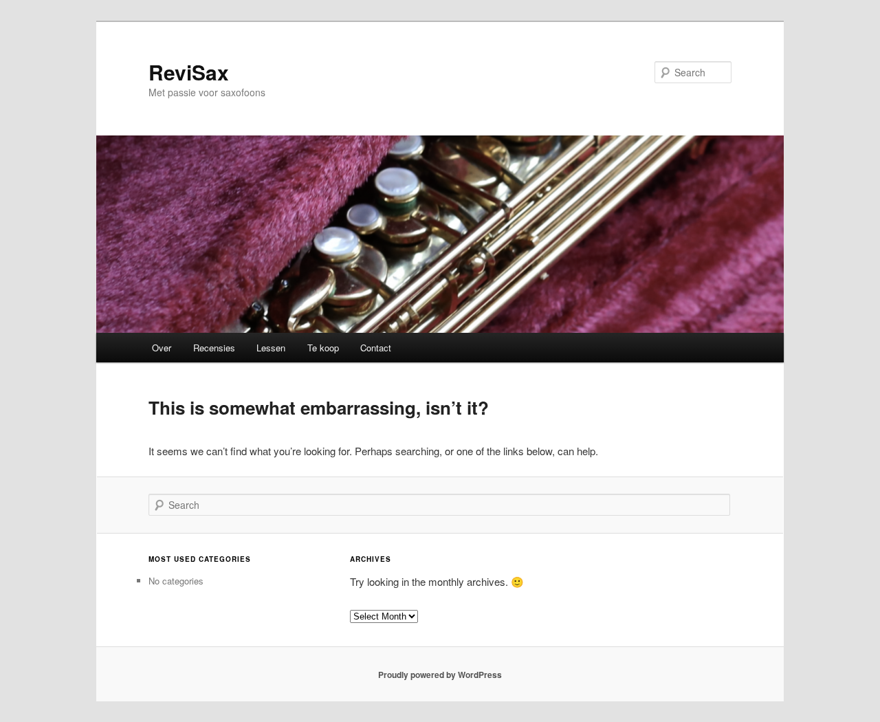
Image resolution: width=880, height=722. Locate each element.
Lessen (270, 347)
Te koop (323, 347)
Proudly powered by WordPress (440, 674)
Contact (375, 347)
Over (161, 347)
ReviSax (188, 72)
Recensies (214, 347)
